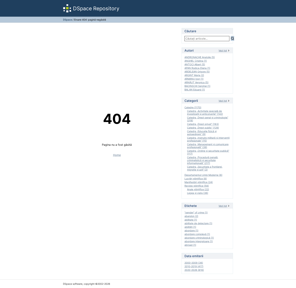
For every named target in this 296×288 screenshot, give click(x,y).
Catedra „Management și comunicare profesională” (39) (208, 146)
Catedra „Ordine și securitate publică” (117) (208, 152)
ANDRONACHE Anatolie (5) (199, 57)
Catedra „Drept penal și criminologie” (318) (207, 119)
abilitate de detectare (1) (198, 223)
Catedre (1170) (192, 107)
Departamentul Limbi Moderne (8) (203, 174)
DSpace (67, 19)
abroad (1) (190, 244)
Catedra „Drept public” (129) (203, 127)
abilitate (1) (190, 219)
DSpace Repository (96, 8)
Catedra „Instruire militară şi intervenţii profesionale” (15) (208, 139)
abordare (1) (191, 230)
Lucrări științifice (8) (195, 178)
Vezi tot (223, 50)
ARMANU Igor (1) (194, 78)
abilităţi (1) (190, 226)
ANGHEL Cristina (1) (195, 60)
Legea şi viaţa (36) (197, 192)
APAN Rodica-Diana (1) (197, 68)
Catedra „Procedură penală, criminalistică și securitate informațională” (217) (202, 160)
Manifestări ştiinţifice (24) (198, 182)
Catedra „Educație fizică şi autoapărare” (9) (202, 133)
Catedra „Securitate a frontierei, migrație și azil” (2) (205, 168)
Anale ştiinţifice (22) (198, 189)
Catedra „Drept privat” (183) (203, 124)
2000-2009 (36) (193, 262)
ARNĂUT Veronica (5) (196, 82)
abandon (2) (191, 216)
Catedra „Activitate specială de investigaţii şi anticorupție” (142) (205, 112)
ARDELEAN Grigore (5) (197, 71)
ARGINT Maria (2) (194, 75)
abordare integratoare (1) (198, 241)
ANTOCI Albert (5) (194, 64)
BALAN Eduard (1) (194, 89)
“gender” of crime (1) (196, 212)
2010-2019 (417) (193, 266)
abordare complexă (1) (197, 234)
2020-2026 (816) (194, 269)
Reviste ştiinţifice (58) (196, 185)
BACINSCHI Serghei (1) (197, 86)
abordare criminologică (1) (199, 237)
